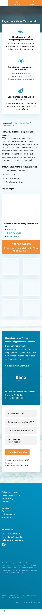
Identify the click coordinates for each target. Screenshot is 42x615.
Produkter (15, 123)
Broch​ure (11, 229)
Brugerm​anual (14, 233)
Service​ (5, 501)
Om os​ (5, 511)
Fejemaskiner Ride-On (28, 123)
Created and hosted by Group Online (27, 602)
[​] (21, 544)
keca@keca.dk (17, 398)
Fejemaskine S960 (8, 126)
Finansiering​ (7, 498)
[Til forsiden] (21, 13)
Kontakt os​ (7, 517)
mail (22, 248)
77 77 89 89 (16, 395)
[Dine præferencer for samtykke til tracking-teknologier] (4, 611)
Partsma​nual (13, 236)
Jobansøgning (8, 514)
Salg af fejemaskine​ (11, 495)
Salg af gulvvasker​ (10, 492)
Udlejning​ (6, 508)
